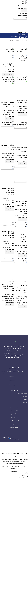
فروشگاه (25, 396)
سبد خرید (25, 402)
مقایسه (25, 399)
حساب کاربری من (22, 393)
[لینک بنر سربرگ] (14, 296)
